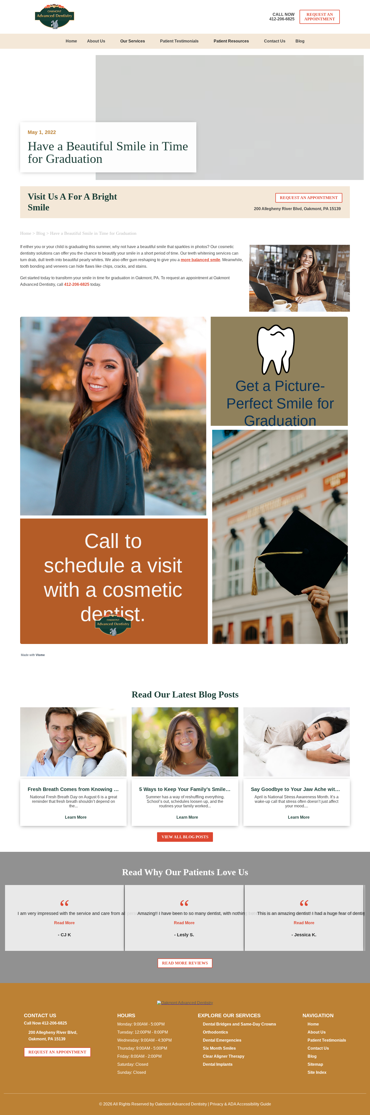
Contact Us (274, 41)
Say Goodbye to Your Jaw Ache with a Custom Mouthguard (296, 789)
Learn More (76, 817)
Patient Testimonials (179, 41)
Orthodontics (215, 1032)
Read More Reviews (185, 963)
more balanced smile (200, 260)
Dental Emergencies (222, 1040)
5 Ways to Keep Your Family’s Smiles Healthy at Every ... (185, 789)
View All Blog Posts (185, 837)
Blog (300, 41)
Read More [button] (64, 923)
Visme (40, 655)
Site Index (317, 1072)
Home (71, 41)
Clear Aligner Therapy (223, 1056)
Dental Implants (218, 1064)
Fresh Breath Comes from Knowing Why (73, 789)
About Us (96, 41)
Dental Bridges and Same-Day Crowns (239, 1024)
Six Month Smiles (219, 1048)
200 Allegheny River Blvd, (297, 209)
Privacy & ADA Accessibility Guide (240, 1104)
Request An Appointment (319, 16)
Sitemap (315, 1064)
